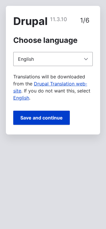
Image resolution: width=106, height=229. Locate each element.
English (21, 98)
